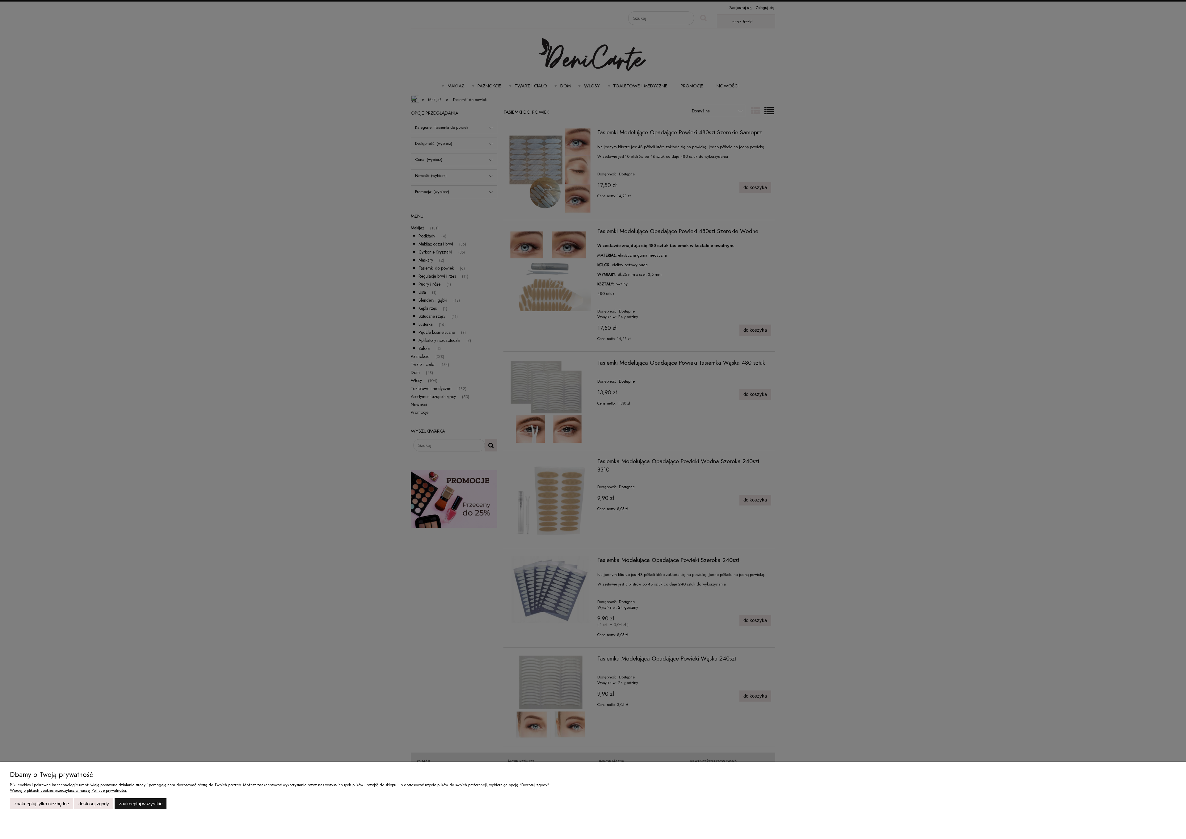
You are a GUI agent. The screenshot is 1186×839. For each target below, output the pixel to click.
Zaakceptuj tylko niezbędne (41, 803)
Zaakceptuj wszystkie (140, 803)
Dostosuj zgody (93, 803)
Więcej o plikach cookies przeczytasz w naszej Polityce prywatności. (68, 790)
